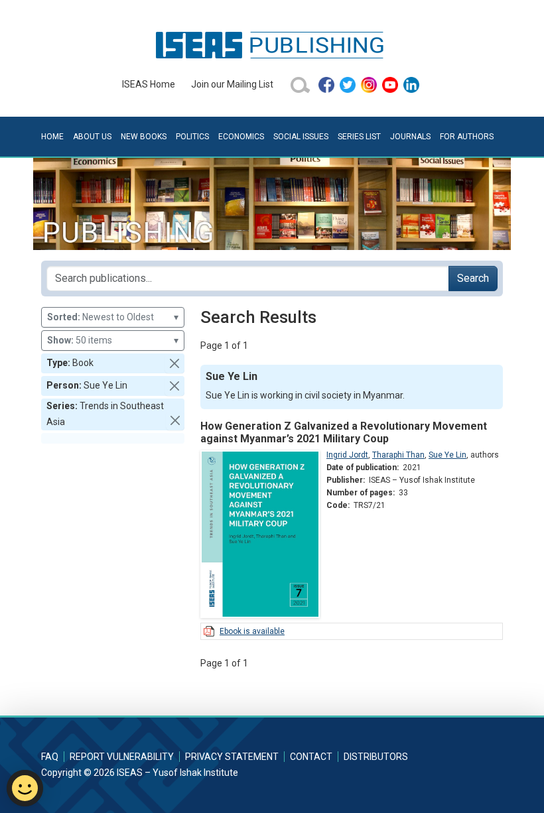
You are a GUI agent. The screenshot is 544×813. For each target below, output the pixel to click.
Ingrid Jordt (347, 455)
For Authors (467, 136)
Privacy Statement (232, 756)
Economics (241, 136)
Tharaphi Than (398, 455)
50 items (112, 340)
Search (473, 278)
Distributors (376, 756)
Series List (359, 136)
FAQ (49, 756)
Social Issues (300, 136)
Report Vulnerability (122, 756)
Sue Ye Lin (447, 455)
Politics (192, 136)
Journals (410, 136)
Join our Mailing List (232, 84)
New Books (144, 136)
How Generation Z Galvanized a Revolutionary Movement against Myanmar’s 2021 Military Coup (343, 432)
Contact (311, 756)
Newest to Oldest (112, 317)
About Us (92, 136)
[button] (174, 363)
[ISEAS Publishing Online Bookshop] (272, 44)
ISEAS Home (148, 84)
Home (52, 136)
